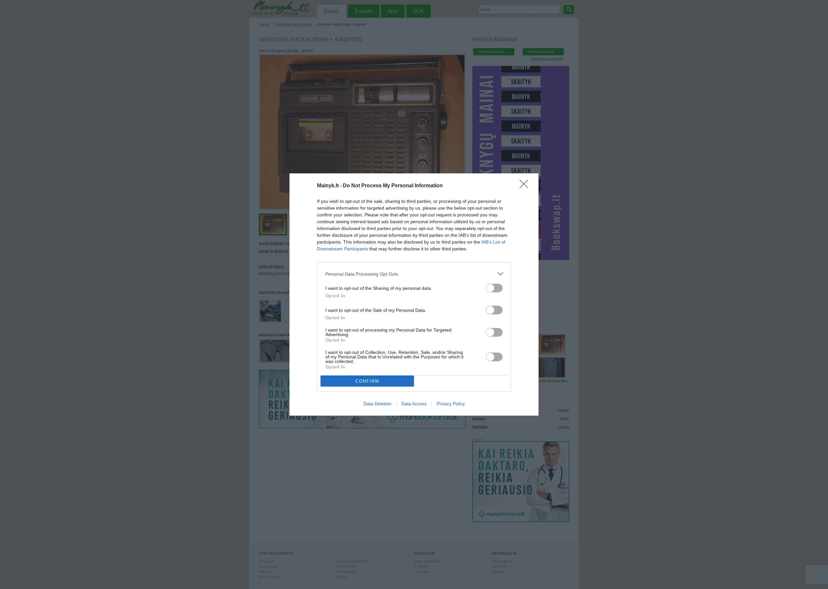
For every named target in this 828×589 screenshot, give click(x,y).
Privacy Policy (451, 403)
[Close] (526, 186)
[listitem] (414, 273)
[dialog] (414, 294)
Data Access (414, 403)
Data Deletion (377, 403)
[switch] (494, 288)
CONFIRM (367, 381)
